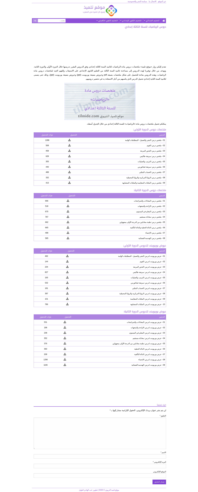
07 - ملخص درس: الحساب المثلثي (152, 172)
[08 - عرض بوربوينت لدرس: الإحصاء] (65, 359)
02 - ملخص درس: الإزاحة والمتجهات (151, 206)
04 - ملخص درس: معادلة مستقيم (152, 217)
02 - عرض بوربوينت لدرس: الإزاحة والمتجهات (148, 328)
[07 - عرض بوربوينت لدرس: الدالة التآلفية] (65, 354)
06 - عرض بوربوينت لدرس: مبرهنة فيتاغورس (148, 283)
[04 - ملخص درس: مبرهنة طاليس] (69, 156)
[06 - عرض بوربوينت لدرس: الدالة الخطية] (65, 348)
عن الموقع (162, 1)
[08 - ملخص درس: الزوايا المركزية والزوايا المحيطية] (69, 177)
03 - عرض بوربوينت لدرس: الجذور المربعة (149, 267)
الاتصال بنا (152, 1)
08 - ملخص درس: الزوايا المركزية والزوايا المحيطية (145, 178)
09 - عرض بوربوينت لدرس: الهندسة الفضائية (148, 365)
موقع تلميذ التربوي (100, 10)
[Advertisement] (100, 48)
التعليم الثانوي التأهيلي (108, 20)
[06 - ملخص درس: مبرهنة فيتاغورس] (69, 166)
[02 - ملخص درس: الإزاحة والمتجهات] (68, 206)
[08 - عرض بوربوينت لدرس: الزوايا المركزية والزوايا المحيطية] (67, 293)
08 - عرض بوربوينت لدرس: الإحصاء (151, 360)
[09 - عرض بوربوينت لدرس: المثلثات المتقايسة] (67, 298)
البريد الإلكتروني (159, 462)
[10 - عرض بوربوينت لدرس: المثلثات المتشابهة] (67, 304)
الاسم (163, 452)
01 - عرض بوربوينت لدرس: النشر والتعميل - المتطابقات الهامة (141, 256)
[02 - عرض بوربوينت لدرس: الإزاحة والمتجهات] (65, 327)
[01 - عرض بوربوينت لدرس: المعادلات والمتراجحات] (65, 322)
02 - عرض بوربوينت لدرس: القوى (152, 262)
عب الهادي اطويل (85, 490)
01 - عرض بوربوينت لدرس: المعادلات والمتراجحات (146, 322)
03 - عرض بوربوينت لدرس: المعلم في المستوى (147, 333)
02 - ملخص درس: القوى (156, 145)
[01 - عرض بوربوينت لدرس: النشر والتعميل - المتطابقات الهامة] (67, 256)
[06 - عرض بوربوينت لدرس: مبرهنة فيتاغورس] (67, 282)
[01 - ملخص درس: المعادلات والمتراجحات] (68, 200)
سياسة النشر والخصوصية (137, 1)
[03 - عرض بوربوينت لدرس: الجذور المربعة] (67, 266)
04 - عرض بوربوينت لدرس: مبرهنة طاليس (149, 272)
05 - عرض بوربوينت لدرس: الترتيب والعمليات (148, 278)
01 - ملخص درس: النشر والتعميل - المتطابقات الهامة (145, 140)
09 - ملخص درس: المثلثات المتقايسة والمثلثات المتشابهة (143, 183)
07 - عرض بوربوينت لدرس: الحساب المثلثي (148, 288)
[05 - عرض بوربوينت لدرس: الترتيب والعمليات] (67, 277)
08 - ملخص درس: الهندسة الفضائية (152, 238)
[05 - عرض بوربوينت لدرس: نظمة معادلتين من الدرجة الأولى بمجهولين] (65, 343)
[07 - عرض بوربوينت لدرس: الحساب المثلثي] (67, 288)
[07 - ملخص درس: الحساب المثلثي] (69, 172)
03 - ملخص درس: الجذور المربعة (152, 151)
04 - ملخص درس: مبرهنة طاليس (152, 156)
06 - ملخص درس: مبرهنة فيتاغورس (151, 167)
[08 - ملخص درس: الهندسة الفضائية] (68, 238)
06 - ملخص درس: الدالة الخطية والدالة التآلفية (147, 228)
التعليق (163, 416)
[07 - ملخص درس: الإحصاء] (68, 232)
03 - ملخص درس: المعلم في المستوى (150, 212)
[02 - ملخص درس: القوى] (69, 145)
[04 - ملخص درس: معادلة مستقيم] (68, 216)
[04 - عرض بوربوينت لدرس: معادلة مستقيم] (65, 338)
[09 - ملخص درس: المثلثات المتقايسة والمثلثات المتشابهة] (69, 182)
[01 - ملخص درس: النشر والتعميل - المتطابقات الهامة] (69, 140)
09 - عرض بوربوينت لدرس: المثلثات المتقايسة (147, 299)
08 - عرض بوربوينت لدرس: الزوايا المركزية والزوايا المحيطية (142, 294)
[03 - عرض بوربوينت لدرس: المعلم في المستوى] (65, 332)
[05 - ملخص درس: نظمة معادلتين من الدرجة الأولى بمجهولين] (68, 222)
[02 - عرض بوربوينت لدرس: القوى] (67, 261)
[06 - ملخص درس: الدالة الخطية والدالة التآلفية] (68, 227)
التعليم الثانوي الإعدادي (132, 20)
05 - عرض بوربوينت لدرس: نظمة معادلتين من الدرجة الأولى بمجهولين (139, 344)
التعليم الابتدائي (153, 20)
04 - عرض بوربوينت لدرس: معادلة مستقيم (149, 338)
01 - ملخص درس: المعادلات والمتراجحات (149, 201)
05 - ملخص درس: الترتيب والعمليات (151, 162)
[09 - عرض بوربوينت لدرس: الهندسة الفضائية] (65, 365)
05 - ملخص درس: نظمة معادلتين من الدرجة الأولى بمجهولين (142, 222)
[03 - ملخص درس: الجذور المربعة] (69, 150)
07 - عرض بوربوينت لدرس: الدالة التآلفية (149, 354)
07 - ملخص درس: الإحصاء (155, 233)
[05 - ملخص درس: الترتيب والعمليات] (69, 161)
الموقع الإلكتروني (159, 472)
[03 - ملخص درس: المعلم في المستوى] (68, 211)
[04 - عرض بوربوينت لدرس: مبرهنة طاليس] (67, 272)
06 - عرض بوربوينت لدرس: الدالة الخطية (149, 349)
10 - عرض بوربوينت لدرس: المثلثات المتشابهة (147, 304)
